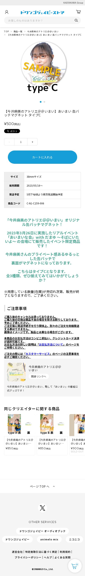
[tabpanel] (42, 69)
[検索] (76, 20)
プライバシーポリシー (28, 557)
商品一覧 (18, 31)
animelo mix (49, 539)
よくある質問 (62, 557)
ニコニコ (74, 539)
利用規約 (65, 551)
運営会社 (17, 551)
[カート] (78, 12)
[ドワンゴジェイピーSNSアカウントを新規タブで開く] (42, 507)
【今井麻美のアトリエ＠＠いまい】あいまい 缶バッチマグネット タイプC (44, 34)
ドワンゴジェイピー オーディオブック (42, 531)
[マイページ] (6, 12)
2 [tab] (44, 102)
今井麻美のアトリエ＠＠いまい (43, 31)
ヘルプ (48, 557)
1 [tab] (40, 102)
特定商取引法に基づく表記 (41, 551)
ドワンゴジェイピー (17, 539)
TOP (6, 31)
